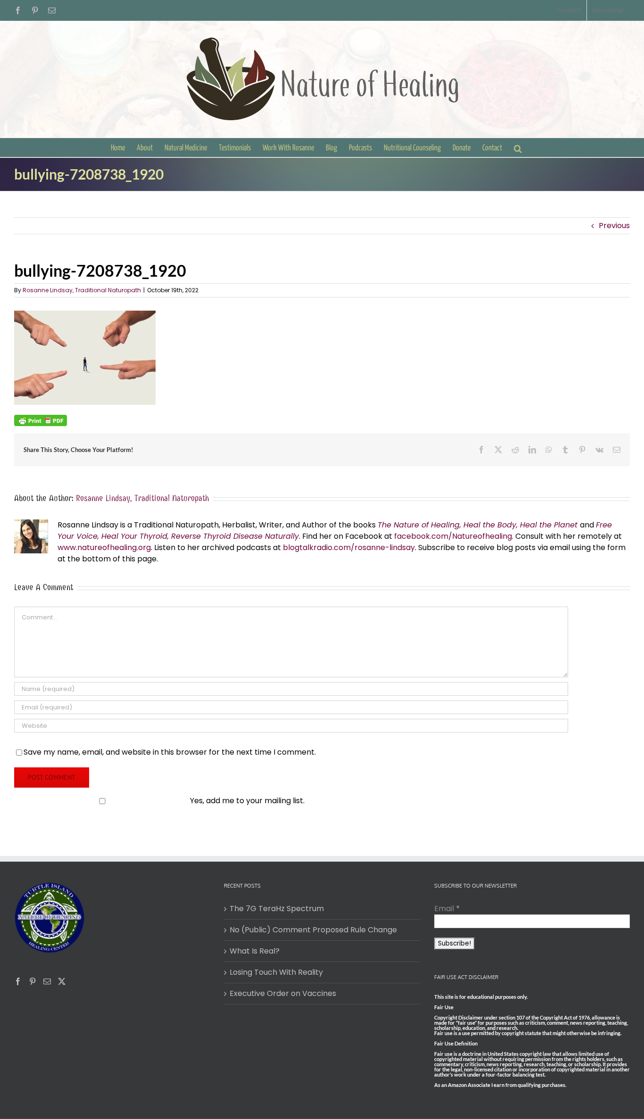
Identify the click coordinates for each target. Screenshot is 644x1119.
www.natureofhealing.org (104, 547)
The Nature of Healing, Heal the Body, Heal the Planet (478, 524)
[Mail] (47, 981)
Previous (614, 225)
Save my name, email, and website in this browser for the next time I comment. (170, 752)
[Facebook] (18, 981)
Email (447, 908)
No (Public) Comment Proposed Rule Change (313, 929)
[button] (518, 147)
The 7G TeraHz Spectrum (277, 908)
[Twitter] (62, 981)
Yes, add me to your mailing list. (247, 800)
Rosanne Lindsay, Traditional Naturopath (82, 290)
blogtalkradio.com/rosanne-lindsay (349, 547)
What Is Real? (255, 951)
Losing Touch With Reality (276, 972)
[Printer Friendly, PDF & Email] (40, 420)
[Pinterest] (32, 981)
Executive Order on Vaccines (283, 993)
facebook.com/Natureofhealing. (453, 536)
